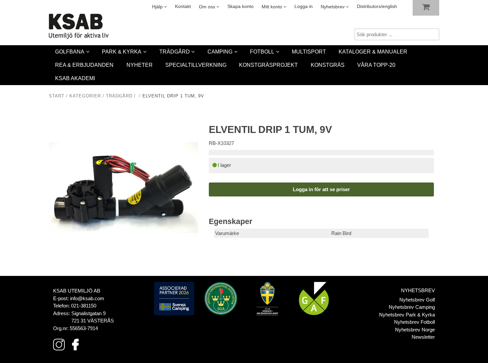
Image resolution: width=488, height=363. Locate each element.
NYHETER (139, 65)
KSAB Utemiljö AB (76, 291)
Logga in (303, 6)
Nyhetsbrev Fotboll (414, 322)
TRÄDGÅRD (174, 52)
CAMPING (219, 52)
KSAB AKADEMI (75, 78)
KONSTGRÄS (328, 65)
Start (56, 96)
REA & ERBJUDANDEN (84, 65)
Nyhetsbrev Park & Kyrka (407, 314)
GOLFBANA (69, 52)
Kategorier (85, 96)
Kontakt (183, 6)
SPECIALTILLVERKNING (195, 65)
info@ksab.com (87, 298)
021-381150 (83, 305)
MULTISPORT (309, 52)
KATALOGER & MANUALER (373, 52)
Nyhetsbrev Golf (417, 299)
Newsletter (423, 337)
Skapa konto (240, 6)
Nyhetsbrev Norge (415, 329)
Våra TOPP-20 (376, 65)
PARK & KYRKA (121, 52)
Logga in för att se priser (321, 189)
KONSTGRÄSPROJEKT (268, 65)
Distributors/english (377, 6)
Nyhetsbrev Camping (412, 307)
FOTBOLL (262, 52)
